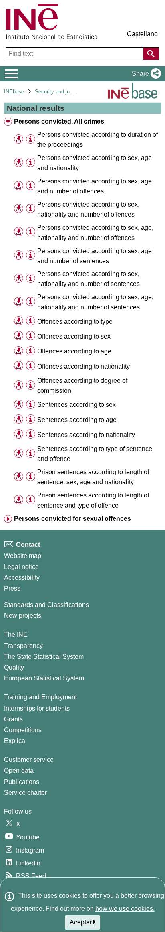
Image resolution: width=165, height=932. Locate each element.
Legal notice (21, 566)
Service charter (25, 792)
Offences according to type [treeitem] (75, 321)
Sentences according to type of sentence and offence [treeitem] (94, 453)
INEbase (14, 92)
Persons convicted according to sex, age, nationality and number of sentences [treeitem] (95, 302)
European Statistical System (44, 678)
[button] (145, 74)
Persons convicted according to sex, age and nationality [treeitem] (94, 162)
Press (12, 588)
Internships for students (37, 708)
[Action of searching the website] (151, 53)
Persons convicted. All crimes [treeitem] (59, 121)
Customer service (29, 759)
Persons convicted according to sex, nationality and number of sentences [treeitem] (88, 278)
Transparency (23, 645)
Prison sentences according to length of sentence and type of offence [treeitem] (93, 500)
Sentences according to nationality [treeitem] (86, 434)
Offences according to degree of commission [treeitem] (82, 385)
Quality (14, 667)
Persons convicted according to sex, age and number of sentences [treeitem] (94, 256)
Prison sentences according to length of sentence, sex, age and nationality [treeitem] (93, 477)
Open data (19, 770)
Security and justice (58, 92)
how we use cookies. (125, 908)
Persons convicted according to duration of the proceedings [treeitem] (97, 139)
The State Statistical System (44, 656)
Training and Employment (40, 697)
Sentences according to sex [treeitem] (76, 404)
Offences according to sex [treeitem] (74, 336)
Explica (14, 740)
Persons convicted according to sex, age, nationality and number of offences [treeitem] (95, 232)
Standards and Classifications (46, 604)
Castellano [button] (142, 33)
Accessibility (22, 577)
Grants (13, 719)
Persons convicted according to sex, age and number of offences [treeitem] (94, 186)
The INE (16, 634)
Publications (21, 781)
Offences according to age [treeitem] (74, 351)
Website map (22, 555)
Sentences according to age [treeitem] (77, 419)
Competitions (23, 730)
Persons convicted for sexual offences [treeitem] (72, 518)
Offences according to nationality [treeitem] (83, 366)
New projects (22, 615)
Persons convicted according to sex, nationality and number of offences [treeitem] (88, 209)
